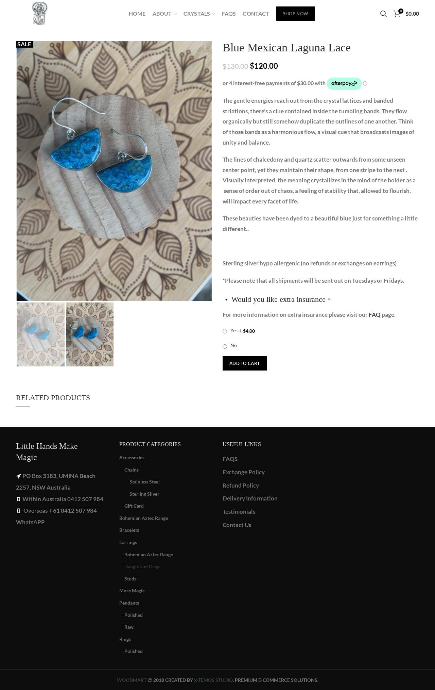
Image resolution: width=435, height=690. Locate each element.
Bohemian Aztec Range (143, 518)
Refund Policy (241, 485)
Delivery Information (250, 498)
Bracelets (129, 530)
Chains (131, 470)
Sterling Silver (144, 494)
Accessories (131, 457)
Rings (125, 639)
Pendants (129, 603)
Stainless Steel (144, 481)
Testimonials (239, 511)
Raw (129, 627)
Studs (130, 578)
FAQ (375, 314)
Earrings (128, 542)
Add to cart (244, 363)
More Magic (132, 590)
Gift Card (134, 506)
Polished (133, 615)
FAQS (230, 458)
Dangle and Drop (142, 566)
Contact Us (237, 524)
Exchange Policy (244, 472)
